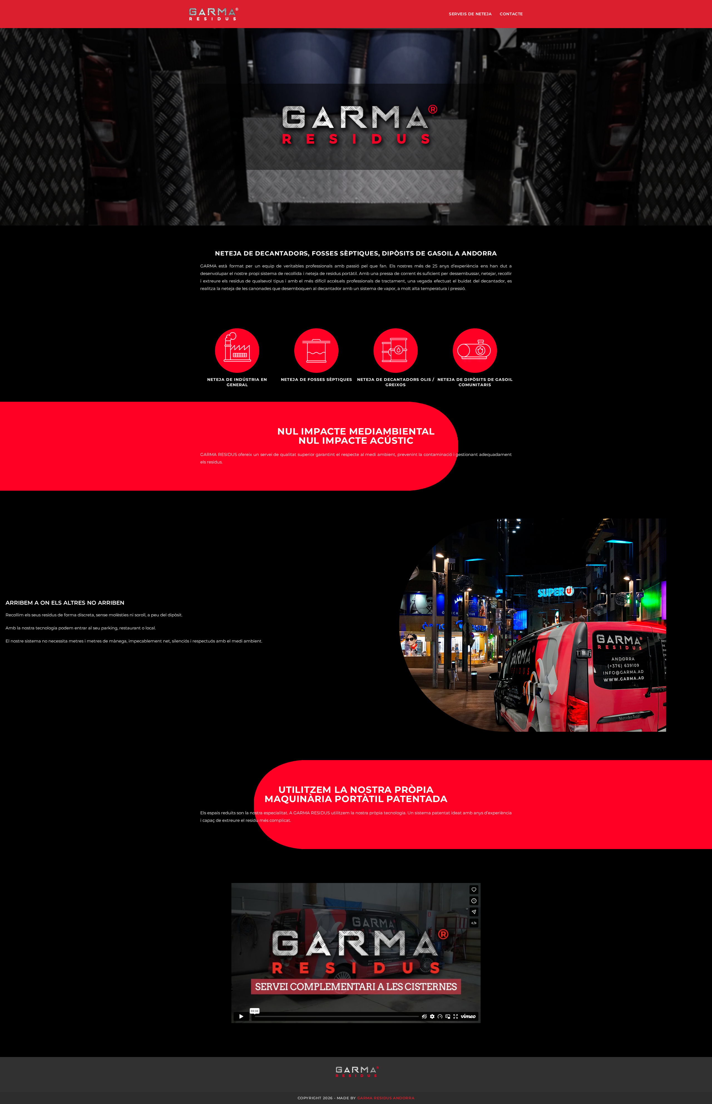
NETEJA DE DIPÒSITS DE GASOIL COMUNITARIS (475, 382)
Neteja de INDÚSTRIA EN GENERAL (237, 382)
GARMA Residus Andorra (386, 1098)
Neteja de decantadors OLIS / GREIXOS (395, 382)
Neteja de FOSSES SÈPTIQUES (316, 379)
